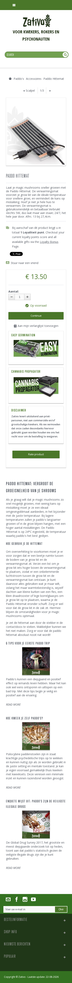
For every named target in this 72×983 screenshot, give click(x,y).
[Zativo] (37, 16)
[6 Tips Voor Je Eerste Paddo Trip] (36, 661)
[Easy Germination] (36, 349)
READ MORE (13, 704)
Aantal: (13, 291)
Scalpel (30, 90)
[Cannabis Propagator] (36, 387)
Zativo (22, 977)
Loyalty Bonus (49, 242)
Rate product (36, 454)
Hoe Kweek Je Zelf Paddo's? (24, 718)
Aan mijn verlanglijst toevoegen (37, 326)
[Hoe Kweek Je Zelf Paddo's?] (36, 736)
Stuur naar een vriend (24, 263)
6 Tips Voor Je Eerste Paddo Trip (28, 643)
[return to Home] (10, 78)
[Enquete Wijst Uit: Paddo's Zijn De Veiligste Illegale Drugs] (36, 824)
